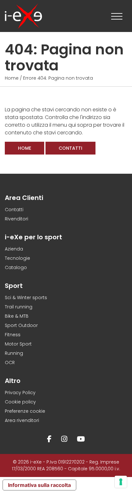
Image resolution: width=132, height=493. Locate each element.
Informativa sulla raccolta (39, 485)
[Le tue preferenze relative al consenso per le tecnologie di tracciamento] (121, 482)
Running (14, 353)
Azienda (14, 249)
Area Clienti (24, 197)
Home (12, 78)
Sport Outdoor (21, 325)
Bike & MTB (17, 316)
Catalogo (16, 267)
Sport (14, 285)
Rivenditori (16, 219)
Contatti (70, 148)
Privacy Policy (20, 392)
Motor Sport (18, 344)
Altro (13, 380)
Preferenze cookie (25, 411)
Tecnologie (17, 258)
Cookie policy (20, 402)
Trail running (18, 307)
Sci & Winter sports (26, 297)
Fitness (13, 334)
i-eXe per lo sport (33, 237)
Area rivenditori (22, 420)
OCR (10, 362)
